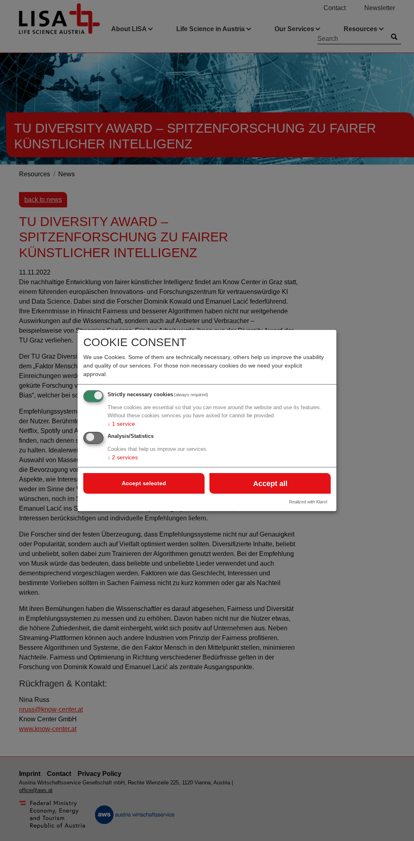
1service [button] (121, 423)
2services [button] (123, 457)
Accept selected (144, 483)
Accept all (270, 484)
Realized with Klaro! (308, 501)
